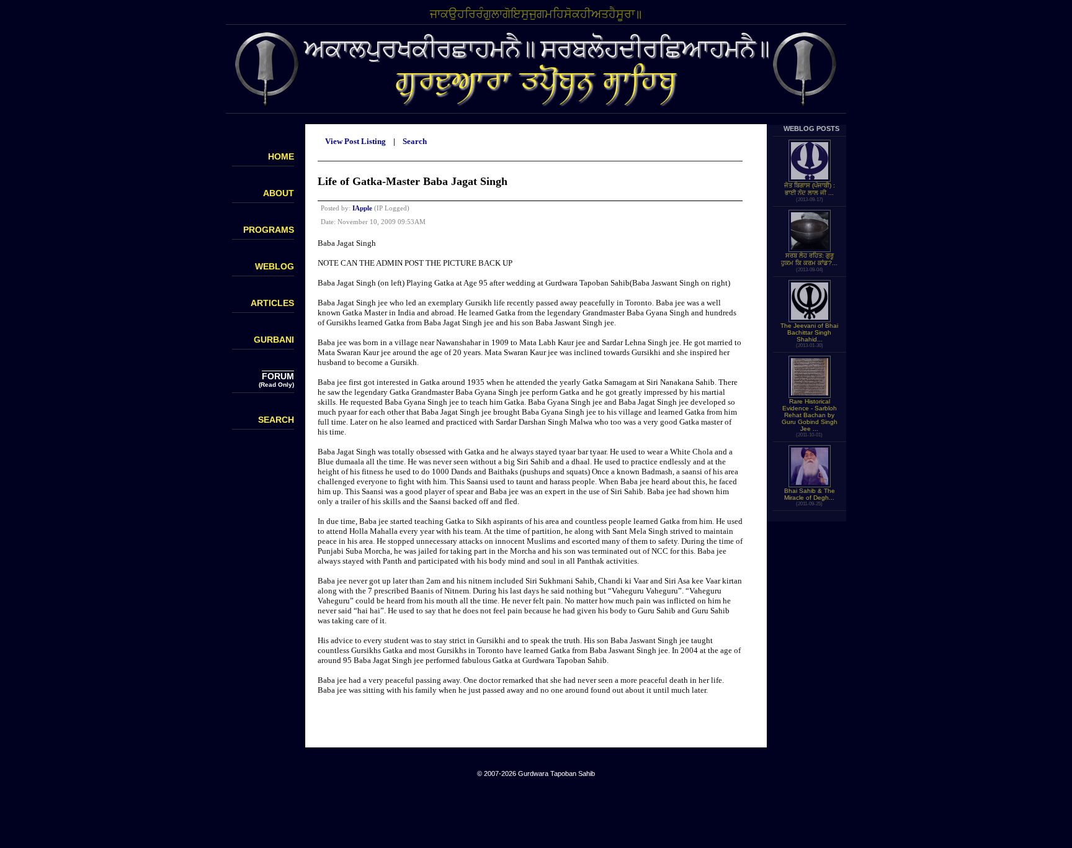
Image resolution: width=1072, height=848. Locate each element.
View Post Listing (355, 141)
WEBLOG (274, 266)
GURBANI (274, 340)
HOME (281, 156)
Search (415, 141)
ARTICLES (272, 303)
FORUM (278, 376)
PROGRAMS (268, 230)
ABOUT (278, 193)
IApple (362, 208)
